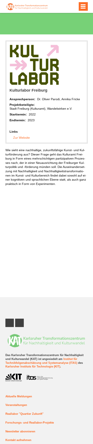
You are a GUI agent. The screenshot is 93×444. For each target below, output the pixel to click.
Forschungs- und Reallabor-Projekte (29, 422)
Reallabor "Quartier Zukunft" (24, 413)
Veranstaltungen (16, 405)
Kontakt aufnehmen (18, 440)
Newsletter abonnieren (20, 431)
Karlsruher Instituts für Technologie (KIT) (32, 366)
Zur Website (21, 137)
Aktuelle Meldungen (18, 396)
